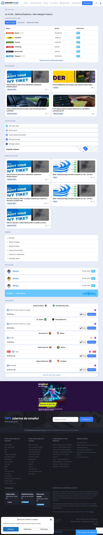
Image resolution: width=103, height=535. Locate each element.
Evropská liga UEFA (35, 449)
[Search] (96, 3)
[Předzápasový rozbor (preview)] (91, 337)
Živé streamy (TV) (83, 457)
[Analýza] (95, 310)
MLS (5, 469)
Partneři (95, 524)
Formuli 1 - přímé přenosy (61, 464)
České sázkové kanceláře (17, 135)
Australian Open (9, 457)
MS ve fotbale (33, 445)
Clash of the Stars (10, 483)
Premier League (34, 457)
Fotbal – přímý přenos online (62, 447)
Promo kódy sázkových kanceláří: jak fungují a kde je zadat (86, 452)
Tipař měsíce (20, 293)
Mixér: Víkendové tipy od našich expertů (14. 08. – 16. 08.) (72, 198)
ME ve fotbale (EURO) (36, 447)
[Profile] (100, 3)
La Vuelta (7, 473)
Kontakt (92, 521)
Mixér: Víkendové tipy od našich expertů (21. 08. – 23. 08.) (72, 174)
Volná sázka (10, 494)
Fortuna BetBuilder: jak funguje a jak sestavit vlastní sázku (72, 85)
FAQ (96, 521)
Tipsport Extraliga (10, 454)
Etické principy (93, 519)
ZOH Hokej (8, 445)
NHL (5, 449)
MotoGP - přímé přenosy (61, 466)
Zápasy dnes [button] (66, 3)
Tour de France (9, 471)
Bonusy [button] (46, 3)
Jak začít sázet (14, 126)
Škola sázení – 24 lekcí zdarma (87, 445)
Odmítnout (27, 529)
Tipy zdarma (87, 3)
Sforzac (16, 271)
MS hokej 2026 (9, 447)
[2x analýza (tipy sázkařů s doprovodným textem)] (95, 323)
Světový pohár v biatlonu (12, 478)
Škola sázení (13, 130)
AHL (5, 452)
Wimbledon (8, 459)
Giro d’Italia (8, 476)
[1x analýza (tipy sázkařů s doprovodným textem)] (95, 310)
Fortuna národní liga (35, 471)
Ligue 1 (31, 466)
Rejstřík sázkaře (12, 149)
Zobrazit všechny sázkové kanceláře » (51, 60)
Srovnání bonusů (14, 139)
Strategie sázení (76, 3)
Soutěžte (9, 293)
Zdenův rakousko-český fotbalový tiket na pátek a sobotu (26, 222)
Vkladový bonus (27, 494)
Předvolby (44, 529)
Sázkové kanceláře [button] (36, 3)
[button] (51, 520)
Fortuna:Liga (33, 469)
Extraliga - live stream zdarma (62, 452)
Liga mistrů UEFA (34, 454)
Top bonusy (9, 488)
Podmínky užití (84, 519)
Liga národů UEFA (34, 452)
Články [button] (26, 3)
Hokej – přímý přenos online (62, 449)
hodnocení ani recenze (56, 531)
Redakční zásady (75, 521)
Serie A (31, 464)
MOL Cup (32, 473)
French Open (8, 461)
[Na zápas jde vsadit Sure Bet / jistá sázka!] (94, 351)
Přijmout (11, 529)
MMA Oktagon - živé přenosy (62, 461)
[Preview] (91, 337)
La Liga (31, 461)
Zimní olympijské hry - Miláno (62, 445)
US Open (7, 464)
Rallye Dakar (8, 481)
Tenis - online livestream (60, 459)
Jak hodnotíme (85, 521)
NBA (5, 466)
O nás (91, 512)
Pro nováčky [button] (54, 3)
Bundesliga (32, 459)
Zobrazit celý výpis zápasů (51, 375)
